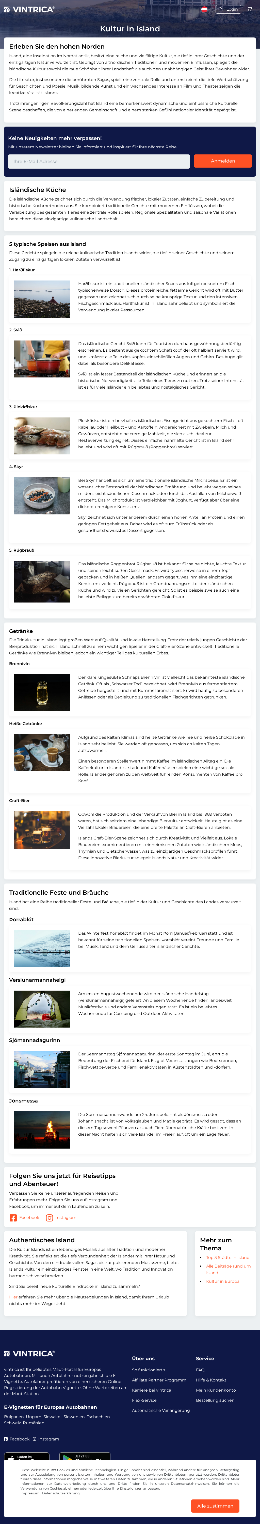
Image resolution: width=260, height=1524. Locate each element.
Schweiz (12, 1422)
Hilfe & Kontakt (211, 1380)
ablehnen (71, 1488)
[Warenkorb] (249, 9)
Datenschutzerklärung (61, 1493)
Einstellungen (131, 1488)
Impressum (30, 1493)
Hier (13, 1297)
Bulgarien (14, 1416)
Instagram (66, 1217)
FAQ (200, 1370)
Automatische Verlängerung (161, 1410)
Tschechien (98, 1416)
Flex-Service (144, 1400)
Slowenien (74, 1416)
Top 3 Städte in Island (228, 1257)
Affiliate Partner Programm (159, 1380)
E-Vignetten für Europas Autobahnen (50, 1407)
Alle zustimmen (215, 1506)
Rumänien (33, 1422)
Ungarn (33, 1416)
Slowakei (52, 1416)
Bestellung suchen (215, 1400)
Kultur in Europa (222, 1281)
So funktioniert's (148, 1370)
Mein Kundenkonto (216, 1390)
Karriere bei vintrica (151, 1390)
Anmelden (223, 161)
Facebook (29, 1217)
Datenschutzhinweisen (190, 1484)
